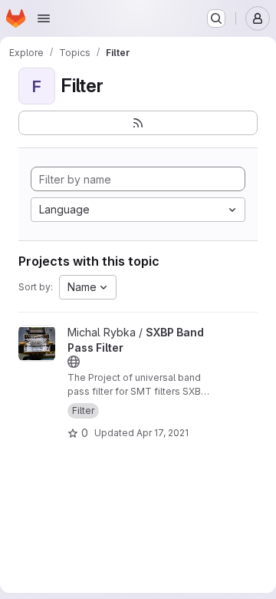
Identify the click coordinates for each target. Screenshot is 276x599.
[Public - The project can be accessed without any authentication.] (73, 362)
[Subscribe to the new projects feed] (138, 123)
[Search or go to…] (216, 18)
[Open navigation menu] (43, 18)
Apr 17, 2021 (162, 432)
